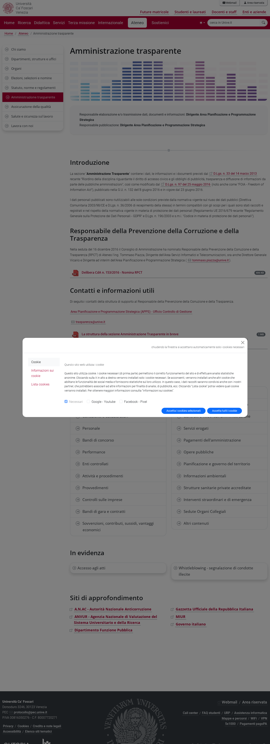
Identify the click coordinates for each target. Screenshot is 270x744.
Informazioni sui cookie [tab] (42, 373)
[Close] (243, 342)
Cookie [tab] (36, 362)
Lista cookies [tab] (40, 384)
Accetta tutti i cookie (224, 410)
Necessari (76, 402)
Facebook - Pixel (135, 402)
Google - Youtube (103, 402)
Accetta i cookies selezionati (183, 410)
